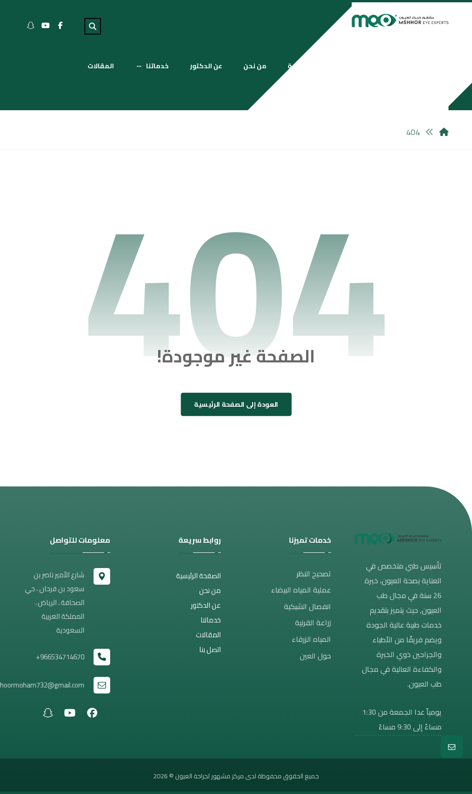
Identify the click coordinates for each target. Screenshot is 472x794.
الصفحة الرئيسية (198, 575)
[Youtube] (45, 25)
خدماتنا (211, 620)
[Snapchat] (31, 25)
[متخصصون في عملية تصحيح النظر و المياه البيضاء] (400, 20)
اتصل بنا (210, 649)
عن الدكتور (206, 605)
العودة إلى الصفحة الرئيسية (236, 404)
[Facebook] (60, 25)
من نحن (210, 590)
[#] (92, 712)
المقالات (208, 634)
